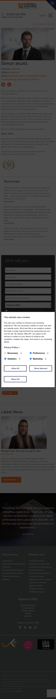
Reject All (15, 379)
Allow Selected (40, 368)
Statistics (12, 359)
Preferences (39, 353)
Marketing (38, 359)
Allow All (15, 368)
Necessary (12, 353)
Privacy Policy (12, 347)
